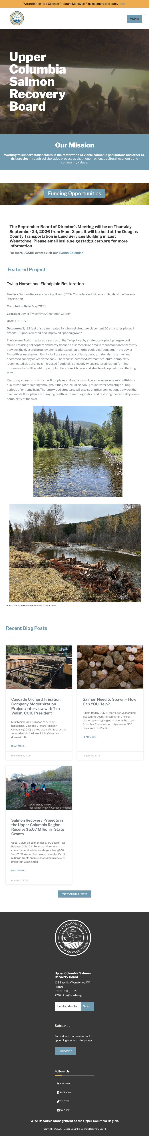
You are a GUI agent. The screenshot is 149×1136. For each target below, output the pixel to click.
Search (87, 1006)
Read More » (18, 746)
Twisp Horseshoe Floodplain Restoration (45, 283)
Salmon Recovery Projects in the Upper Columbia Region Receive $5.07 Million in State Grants (37, 827)
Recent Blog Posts (26, 628)
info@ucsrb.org (72, 995)
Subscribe (65, 1051)
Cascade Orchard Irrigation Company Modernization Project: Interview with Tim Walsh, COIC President (36, 706)
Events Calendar (71, 253)
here (122, 3)
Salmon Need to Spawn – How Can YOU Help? (109, 701)
